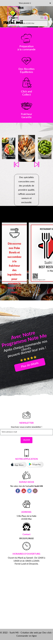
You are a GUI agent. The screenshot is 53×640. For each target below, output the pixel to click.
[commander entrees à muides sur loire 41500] (44, 148)
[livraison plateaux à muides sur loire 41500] (26, 60)
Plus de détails (30, 364)
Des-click (47, 633)
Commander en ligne (26, 636)
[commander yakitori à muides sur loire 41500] (26, 148)
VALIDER (26, 440)
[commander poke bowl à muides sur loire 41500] (8, 148)
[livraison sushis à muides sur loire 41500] (14, 11)
